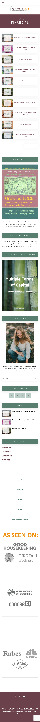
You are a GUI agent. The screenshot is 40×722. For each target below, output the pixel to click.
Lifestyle (6, 451)
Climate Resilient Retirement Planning (25, 37)
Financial (6, 447)
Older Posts (30, 145)
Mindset (6, 459)
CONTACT (20, 490)
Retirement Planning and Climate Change (24, 420)
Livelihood (7, 455)
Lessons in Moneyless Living (25, 81)
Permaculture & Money (25, 59)
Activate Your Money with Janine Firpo (25, 102)
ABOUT (20, 480)
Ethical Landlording (25, 124)
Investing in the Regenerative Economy (25, 92)
